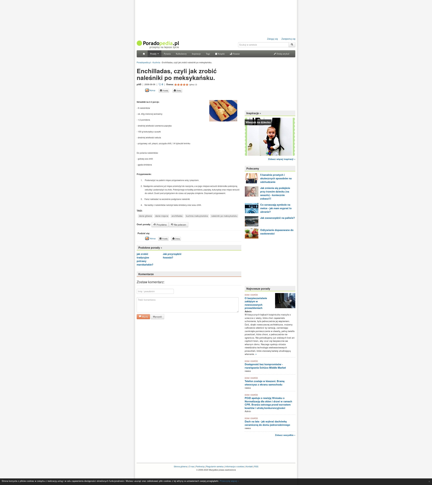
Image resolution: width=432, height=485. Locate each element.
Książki (221, 53)
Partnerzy (200, 466)
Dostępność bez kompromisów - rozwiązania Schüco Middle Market (265, 365)
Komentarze (146, 274)
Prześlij (165, 90)
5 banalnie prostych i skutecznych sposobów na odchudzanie (276, 178)
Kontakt (249, 466)
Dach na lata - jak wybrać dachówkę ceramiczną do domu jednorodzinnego (267, 423)
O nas (191, 466)
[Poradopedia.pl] (158, 44)
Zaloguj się (272, 38)
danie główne (145, 215)
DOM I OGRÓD (251, 294)
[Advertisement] (176, 96)
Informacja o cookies (234, 466)
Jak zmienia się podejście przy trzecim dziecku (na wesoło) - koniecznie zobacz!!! (275, 193)
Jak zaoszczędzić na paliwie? (277, 218)
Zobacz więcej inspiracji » (281, 159)
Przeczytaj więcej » (229, 480)
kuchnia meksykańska (197, 215)
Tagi (208, 53)
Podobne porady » (150, 248)
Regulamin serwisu (215, 466)
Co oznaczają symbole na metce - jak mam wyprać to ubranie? (276, 208)
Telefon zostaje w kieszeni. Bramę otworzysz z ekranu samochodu (265, 382)
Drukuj (178, 90)
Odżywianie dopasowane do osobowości (276, 231)
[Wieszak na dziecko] (270, 136)
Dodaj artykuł (282, 53)
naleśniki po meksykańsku (224, 215)
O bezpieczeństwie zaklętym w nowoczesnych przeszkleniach (256, 303)
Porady (153, 53)
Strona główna (180, 466)
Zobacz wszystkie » (285, 435)
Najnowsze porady (258, 288)
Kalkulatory (181, 53)
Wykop (152, 90)
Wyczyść (157, 316)
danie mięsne (161, 215)
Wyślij (144, 316)
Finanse (236, 53)
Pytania (167, 53)
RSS (256, 466)
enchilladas (177, 215)
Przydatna (161, 224)
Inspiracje (196, 53)
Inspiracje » (253, 113)
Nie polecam (179, 224)
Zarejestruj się (288, 38)
